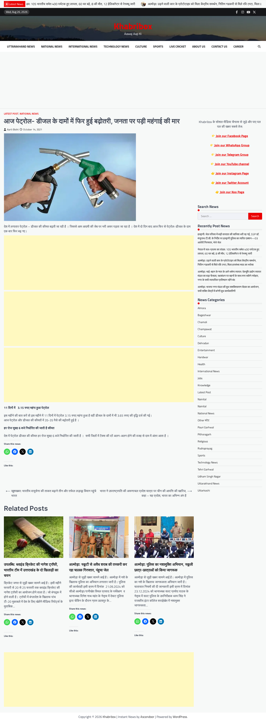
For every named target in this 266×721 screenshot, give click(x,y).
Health (201, 364)
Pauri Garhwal (206, 427)
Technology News (116, 46)
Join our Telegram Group (231, 154)
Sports (158, 46)
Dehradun (203, 343)
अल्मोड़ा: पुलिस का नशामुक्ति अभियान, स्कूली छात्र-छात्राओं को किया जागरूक (163, 567)
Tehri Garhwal (206, 469)
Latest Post (11, 113)
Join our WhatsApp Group (231, 145)
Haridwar (203, 357)
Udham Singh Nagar (209, 476)
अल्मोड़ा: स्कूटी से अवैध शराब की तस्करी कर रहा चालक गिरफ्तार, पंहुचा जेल (98, 567)
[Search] (259, 46)
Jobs (200, 378)
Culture (141, 46)
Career (238, 46)
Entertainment (206, 350)
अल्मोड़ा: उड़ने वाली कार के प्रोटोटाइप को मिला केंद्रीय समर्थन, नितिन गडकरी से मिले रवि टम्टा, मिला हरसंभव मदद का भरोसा (183, 4)
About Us (198, 46)
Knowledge (204, 385)
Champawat (205, 329)
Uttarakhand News (21, 46)
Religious (203, 441)
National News (51, 46)
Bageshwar (204, 315)
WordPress (180, 716)
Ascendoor (147, 716)
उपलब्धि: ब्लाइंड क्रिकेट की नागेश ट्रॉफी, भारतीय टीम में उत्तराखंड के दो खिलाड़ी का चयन (31, 570)
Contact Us (219, 46)
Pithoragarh (204, 434)
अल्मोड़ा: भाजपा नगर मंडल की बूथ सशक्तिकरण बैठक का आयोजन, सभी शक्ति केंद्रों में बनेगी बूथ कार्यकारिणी (228, 289)
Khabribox (133, 26)
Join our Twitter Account (232, 182)
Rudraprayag (205, 448)
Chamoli (202, 322)
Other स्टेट (203, 420)
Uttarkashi (204, 490)
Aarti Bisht (13, 129)
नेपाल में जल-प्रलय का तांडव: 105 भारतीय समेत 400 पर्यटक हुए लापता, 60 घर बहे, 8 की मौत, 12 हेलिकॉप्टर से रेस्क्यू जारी (228, 251)
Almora (202, 308)
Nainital (202, 399)
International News (83, 46)
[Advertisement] (133, 81)
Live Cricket (177, 46)
